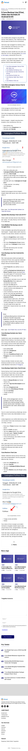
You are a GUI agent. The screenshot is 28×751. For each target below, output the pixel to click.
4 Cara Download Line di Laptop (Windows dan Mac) (7, 588)
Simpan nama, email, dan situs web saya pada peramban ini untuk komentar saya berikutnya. (14, 626)
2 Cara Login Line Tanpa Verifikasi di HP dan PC (6, 568)
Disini (23, 272)
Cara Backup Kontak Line (12, 75)
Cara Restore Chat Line (12, 80)
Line (6, 8)
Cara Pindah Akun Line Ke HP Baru (17, 329)
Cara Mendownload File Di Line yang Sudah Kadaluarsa (20, 588)
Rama (15, 544)
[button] (23, 2)
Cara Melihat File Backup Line (14, 70)
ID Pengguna (19, 364)
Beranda (3, 8)
